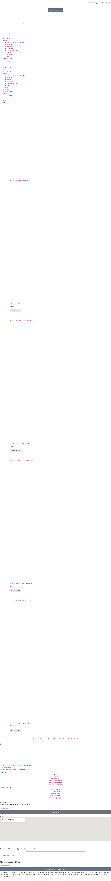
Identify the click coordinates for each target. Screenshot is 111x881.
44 (48, 738)
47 (57, 738)
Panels (5, 60)
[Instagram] (6, 845)
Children (9, 62)
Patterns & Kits (7, 68)
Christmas (10, 48)
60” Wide (9, 44)
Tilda (8, 56)
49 (63, 738)
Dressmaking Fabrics (13, 50)
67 (71, 738)
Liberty (9, 52)
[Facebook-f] (2, 845)
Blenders (9, 46)
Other (8, 66)
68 (74, 738)
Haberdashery (7, 58)
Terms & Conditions (60, 874)
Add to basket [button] (15, 311)
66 (68, 738)
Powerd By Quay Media (7, 855)
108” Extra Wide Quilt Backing (16, 42)
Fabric (5, 40)
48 (60, 738)
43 (45, 738)
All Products (7, 38)
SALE (5, 70)
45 (51, 738)
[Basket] (2, 15)
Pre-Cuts (9, 54)
